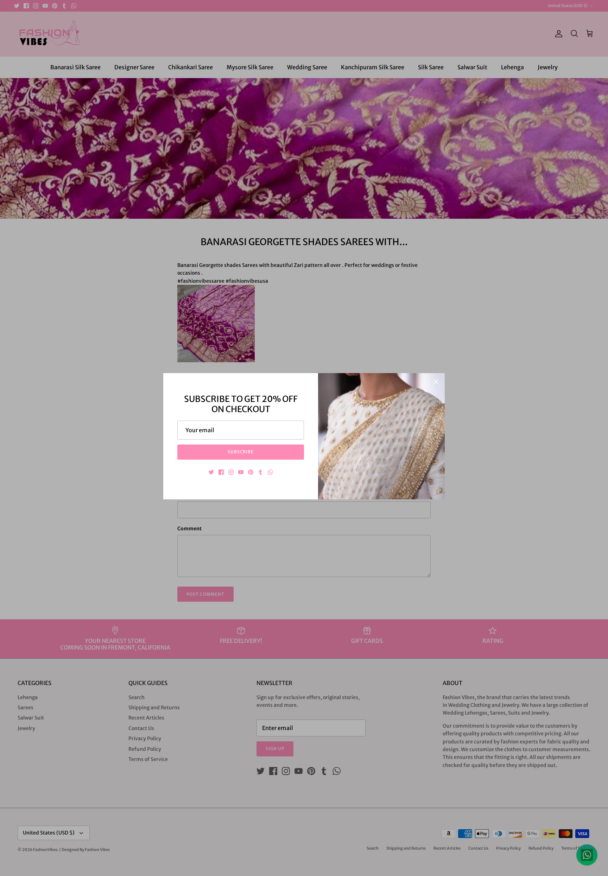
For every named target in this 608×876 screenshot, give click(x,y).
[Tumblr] (260, 472)
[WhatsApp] (270, 472)
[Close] (436, 382)
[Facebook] (221, 472)
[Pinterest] (250, 472)
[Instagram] (231, 472)
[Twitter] (211, 472)
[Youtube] (240, 472)
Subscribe (241, 451)
